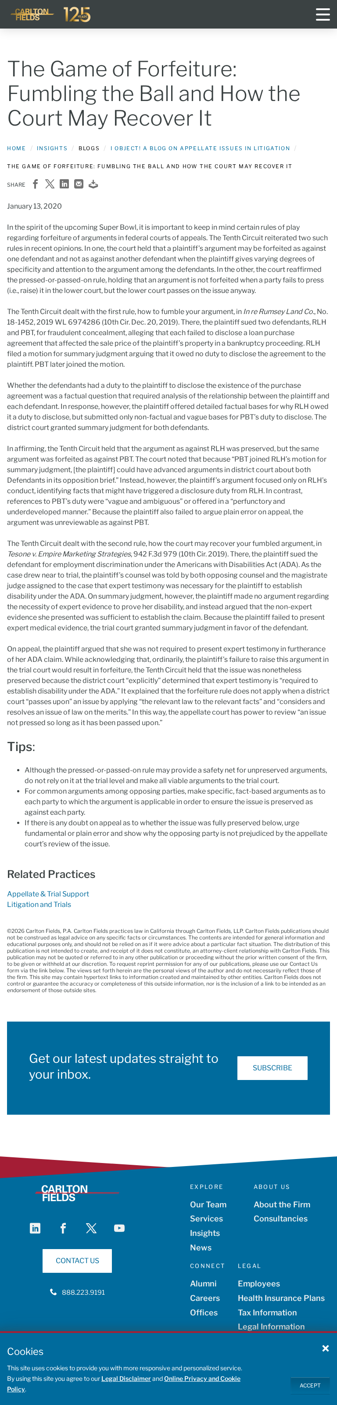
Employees (259, 1283)
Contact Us (77, 1261)
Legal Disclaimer (126, 1378)
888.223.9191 (83, 1293)
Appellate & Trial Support (48, 894)
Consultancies (281, 1218)
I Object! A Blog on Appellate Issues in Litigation (200, 148)
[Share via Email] (78, 184)
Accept (310, 1385)
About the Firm (282, 1204)
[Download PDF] (93, 184)
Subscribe (272, 1068)
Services (206, 1218)
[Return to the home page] (51, 14)
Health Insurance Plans (281, 1298)
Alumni (203, 1283)
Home (16, 148)
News (201, 1247)
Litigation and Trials (39, 904)
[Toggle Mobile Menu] (323, 14)
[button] (325, 1348)
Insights (52, 148)
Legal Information (271, 1326)
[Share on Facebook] (35, 184)
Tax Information (267, 1312)
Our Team (208, 1204)
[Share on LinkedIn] (64, 184)
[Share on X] (49, 184)
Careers (205, 1298)
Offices (204, 1312)
